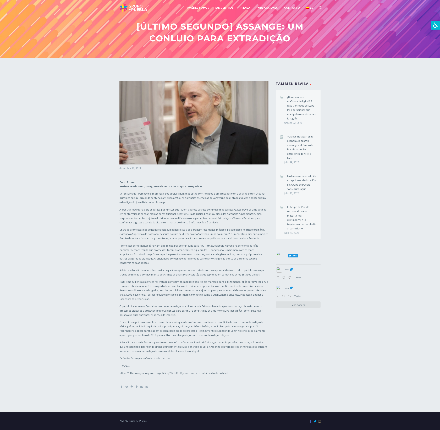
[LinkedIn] (141, 386)
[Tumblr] (136, 386)
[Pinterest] (131, 386)
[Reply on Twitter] (278, 277)
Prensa (245, 7)
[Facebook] (121, 386)
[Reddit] (146, 386)
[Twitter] (126, 386)
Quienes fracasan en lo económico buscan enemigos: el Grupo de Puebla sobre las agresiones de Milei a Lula (300, 147)
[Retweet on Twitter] (284, 277)
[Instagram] (319, 421)
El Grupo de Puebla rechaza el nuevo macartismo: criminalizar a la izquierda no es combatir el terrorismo (301, 217)
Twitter (297, 277)
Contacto (292, 7)
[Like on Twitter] (290, 277)
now (287, 269)
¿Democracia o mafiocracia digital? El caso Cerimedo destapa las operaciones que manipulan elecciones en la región (301, 107)
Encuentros (224, 7)
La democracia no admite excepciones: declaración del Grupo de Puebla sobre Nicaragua (301, 182)
